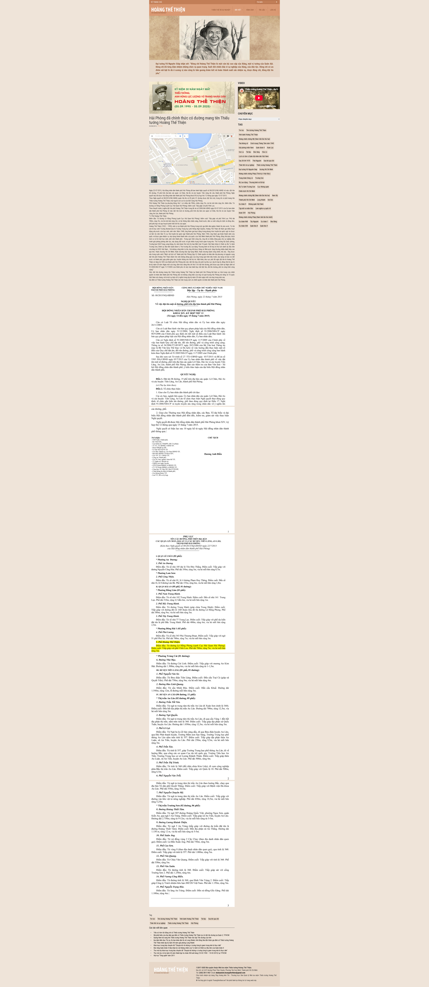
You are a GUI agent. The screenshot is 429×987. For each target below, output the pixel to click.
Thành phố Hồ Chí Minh (247, 200)
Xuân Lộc (270, 148)
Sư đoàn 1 (264, 221)
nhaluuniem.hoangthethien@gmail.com (230, 973)
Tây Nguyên (254, 221)
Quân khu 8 (254, 226)
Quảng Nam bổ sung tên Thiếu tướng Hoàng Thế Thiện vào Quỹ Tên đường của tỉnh (182, 938)
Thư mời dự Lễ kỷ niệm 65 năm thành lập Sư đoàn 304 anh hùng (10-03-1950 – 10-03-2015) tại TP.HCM (190, 953)
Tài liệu (262, 10)
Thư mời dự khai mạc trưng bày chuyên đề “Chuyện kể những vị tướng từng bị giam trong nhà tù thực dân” (190, 950)
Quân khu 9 (264, 226)
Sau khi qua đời (213, 919)
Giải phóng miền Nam (246, 148)
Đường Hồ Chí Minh (266, 169)
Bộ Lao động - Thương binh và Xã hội (251, 182)
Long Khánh (261, 200)
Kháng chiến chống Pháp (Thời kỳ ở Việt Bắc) (254, 174)
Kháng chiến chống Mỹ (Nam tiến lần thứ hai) (254, 139)
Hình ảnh (250, 10)
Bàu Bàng (273, 221)
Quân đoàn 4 (260, 148)
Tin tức (160, 126)
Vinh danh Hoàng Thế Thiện (189, 919)
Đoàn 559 (242, 213)
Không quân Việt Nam (255, 204)
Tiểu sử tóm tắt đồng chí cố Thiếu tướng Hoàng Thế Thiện (174, 933)
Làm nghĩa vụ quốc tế (263, 208)
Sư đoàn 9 (242, 204)
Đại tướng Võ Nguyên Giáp (248, 169)
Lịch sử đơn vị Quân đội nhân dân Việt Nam (254, 156)
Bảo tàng (256, 152)
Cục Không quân (263, 187)
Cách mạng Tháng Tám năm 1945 (262, 143)
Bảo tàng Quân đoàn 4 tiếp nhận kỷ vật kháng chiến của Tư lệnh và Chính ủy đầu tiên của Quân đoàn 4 (189, 948)
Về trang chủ (156, 2)
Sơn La (241, 152)
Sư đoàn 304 (243, 226)
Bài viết (238, 10)
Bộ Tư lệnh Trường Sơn (247, 187)
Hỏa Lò (264, 152)
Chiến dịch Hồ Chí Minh (247, 191)
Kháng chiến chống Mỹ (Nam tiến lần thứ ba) (254, 195)
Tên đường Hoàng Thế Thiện (167, 919)
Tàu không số (243, 143)
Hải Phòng (194, 923)
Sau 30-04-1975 (244, 161)
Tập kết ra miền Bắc (246, 208)
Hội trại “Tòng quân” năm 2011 (164, 955)
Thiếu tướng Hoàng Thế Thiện (178, 923)
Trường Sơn (259, 178)
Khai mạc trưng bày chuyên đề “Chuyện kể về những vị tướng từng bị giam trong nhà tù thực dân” (187, 945)
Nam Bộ (275, 195)
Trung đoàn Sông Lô (246, 178)
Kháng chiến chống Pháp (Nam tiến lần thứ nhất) (255, 217)
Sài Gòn (270, 200)
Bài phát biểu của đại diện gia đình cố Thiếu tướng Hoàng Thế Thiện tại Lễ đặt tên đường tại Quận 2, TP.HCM (191, 935)
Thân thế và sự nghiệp (220, 10)
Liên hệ (273, 10)
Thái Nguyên (257, 161)
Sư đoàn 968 (243, 221)
